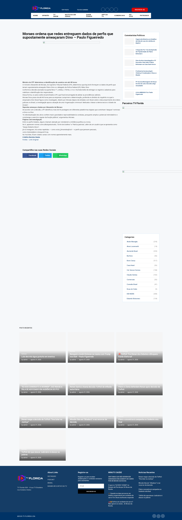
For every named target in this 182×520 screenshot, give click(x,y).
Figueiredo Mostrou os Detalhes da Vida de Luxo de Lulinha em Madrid (146, 41)
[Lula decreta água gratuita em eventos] (42, 347)
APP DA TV (105, 15)
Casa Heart (142, 265)
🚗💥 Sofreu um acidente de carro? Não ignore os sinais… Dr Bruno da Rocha (120, 504)
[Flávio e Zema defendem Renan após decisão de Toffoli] (139, 380)
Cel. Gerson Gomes (142, 270)
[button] (72, 9)
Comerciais (119, 15)
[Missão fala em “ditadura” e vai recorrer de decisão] (91, 412)
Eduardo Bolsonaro (142, 299)
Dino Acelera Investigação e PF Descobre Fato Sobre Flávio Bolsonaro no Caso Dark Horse (146, 62)
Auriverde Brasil (142, 251)
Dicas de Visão (142, 289)
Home (35, 15)
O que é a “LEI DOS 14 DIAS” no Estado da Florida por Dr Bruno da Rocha (120, 487)
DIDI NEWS (142, 294)
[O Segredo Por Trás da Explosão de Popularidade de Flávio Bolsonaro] (129, 52)
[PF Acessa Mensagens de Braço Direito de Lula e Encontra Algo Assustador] (129, 84)
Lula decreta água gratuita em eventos (38, 357)
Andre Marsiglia (142, 242)
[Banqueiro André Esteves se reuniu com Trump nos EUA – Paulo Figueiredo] (91, 347)
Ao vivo (131, 15)
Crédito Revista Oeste (31, 137)
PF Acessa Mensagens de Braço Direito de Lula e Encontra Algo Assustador (146, 83)
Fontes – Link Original (30, 140)
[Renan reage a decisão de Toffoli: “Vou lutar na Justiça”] (42, 412)
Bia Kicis (142, 256)
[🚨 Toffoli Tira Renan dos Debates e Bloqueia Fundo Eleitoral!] (139, 347)
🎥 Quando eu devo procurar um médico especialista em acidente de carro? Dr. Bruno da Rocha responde (121, 495)
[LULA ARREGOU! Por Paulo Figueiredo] (129, 95)
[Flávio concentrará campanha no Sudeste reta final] (139, 412)
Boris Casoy (142, 261)
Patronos (144, 15)
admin (25, 359)
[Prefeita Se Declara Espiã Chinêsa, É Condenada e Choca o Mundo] (129, 73)
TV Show (55, 15)
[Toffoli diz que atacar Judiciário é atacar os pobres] (42, 445)
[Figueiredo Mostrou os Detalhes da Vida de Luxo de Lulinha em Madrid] (129, 41)
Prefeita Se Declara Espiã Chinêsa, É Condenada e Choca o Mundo (146, 73)
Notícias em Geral (70, 15)
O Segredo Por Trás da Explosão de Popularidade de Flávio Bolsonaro (146, 51)
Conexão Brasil (142, 284)
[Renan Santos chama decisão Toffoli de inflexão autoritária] (91, 380)
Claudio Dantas (142, 275)
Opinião (45, 15)
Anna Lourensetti (142, 246)
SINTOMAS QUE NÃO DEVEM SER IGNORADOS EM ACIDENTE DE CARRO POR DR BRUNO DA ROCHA (121, 479)
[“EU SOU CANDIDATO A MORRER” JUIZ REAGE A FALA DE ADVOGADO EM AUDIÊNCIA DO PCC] (42, 380)
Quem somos (89, 15)
